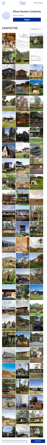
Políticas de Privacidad (11, 442)
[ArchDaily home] (23, 3)
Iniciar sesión (38, 3)
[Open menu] (3, 3)
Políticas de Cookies (23, 442)
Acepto (38, 441)
